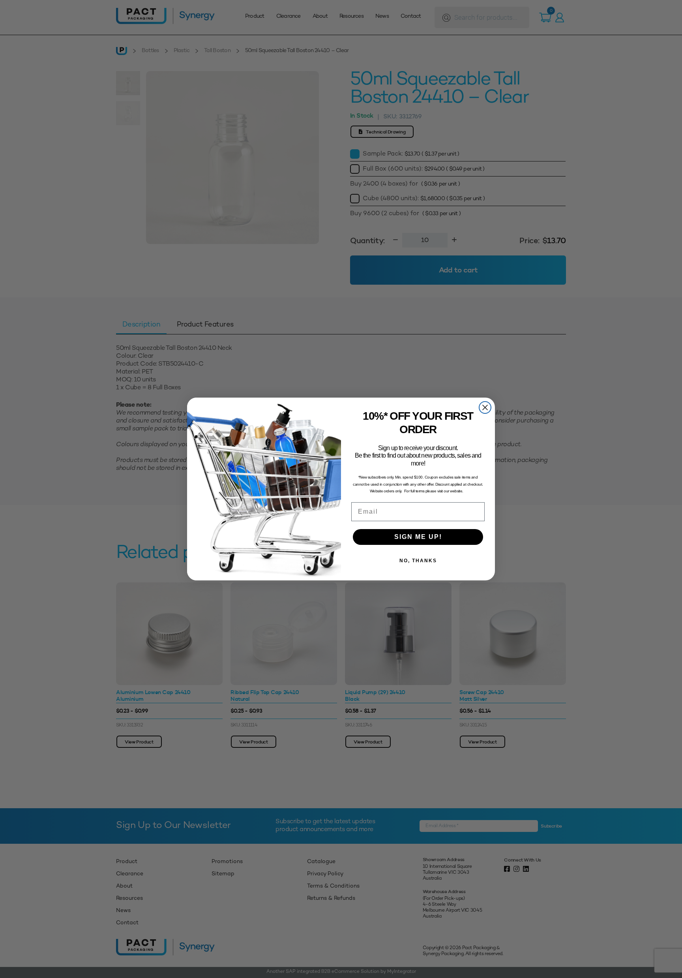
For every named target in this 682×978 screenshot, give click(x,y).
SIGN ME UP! (418, 536)
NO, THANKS (418, 560)
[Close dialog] (485, 407)
